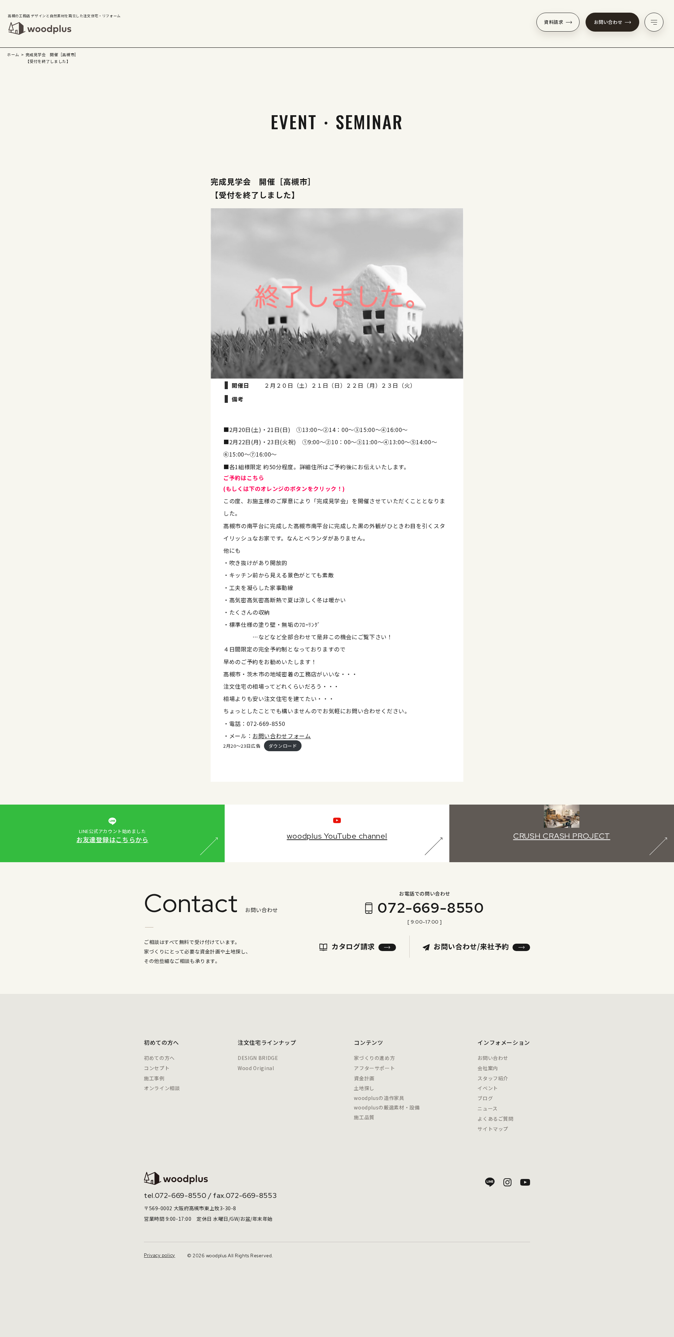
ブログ (485, 1098)
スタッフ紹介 (492, 1078)
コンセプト (157, 1067)
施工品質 (364, 1117)
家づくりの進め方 (374, 1057)
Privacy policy (159, 1255)
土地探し (364, 1088)
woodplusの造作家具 (379, 1097)
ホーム (13, 54)
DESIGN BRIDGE (258, 1057)
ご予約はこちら (243, 477)
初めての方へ (159, 1057)
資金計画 (364, 1078)
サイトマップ (492, 1128)
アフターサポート (374, 1067)
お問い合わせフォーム (281, 736)
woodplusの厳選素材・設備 (386, 1107)
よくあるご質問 (495, 1118)
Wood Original (256, 1067)
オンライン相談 (162, 1088)
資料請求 (553, 22)
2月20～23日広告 (241, 745)
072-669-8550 (430, 907)
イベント (487, 1088)
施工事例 (154, 1078)
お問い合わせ (608, 22)
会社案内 (487, 1067)
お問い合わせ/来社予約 (471, 946)
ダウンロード (283, 745)
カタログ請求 (353, 946)
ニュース (487, 1108)
